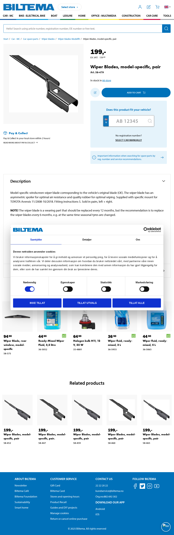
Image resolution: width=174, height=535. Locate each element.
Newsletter (21, 485)
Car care (152, 15)
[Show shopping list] (148, 7)
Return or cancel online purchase (68, 518)
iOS (97, 514)
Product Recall (58, 502)
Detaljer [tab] (87, 239)
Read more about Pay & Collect (19, 142)
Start (5, 38)
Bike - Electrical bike (32, 15)
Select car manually (128, 140)
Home (81, 15)
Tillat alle (137, 302)
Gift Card (55, 485)
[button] (167, 7)
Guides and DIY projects (63, 507)
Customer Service (63, 479)
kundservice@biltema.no (109, 491)
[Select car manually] (161, 157)
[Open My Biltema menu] (140, 7)
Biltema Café (22, 491)
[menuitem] (8, 16)
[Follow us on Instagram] (149, 486)
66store (106, 80)
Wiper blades (48, 38)
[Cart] (157, 7)
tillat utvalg (87, 302)
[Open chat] (166, 527)
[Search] (166, 28)
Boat (54, 15)
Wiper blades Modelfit (69, 38)
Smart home (21, 507)
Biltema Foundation (26, 496)
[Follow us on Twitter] (142, 486)
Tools (167, 15)
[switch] (68, 289)
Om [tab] (138, 239)
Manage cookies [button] (59, 513)
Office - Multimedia (103, 15)
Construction (131, 15)
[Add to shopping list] (95, 92)
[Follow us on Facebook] (135, 486)
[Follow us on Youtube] (156, 488)
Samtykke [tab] (36, 239)
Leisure (67, 15)
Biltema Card (57, 491)
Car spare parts (30, 38)
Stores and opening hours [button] (64, 496)
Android (100, 509)
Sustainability (22, 502)
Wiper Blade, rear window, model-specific (15, 345)
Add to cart (134, 92)
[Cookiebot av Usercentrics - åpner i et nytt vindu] (146, 229)
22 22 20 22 (101, 485)
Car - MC (8, 15)
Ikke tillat (37, 302)
